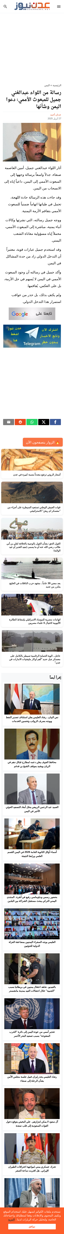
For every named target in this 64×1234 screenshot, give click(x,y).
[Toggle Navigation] (60, 6)
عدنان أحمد (55, 114)
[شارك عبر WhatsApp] (32, 422)
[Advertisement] (32, 46)
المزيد (11, 1219)
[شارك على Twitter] (43, 422)
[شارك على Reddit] (20, 422)
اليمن (47, 85)
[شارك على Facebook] (55, 422)
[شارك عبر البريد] (8, 422)
